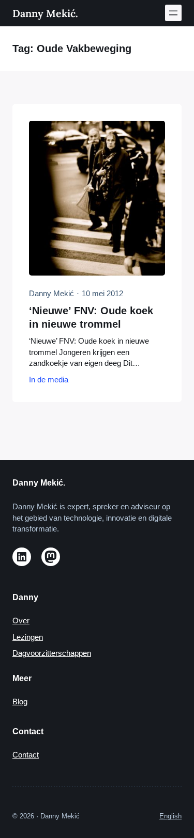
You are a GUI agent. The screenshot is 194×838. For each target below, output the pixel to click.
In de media (48, 380)
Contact (25, 755)
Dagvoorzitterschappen (51, 653)
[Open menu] (173, 13)
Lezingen (27, 637)
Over (20, 621)
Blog (19, 702)
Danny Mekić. (45, 13)
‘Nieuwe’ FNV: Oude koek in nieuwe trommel (91, 317)
